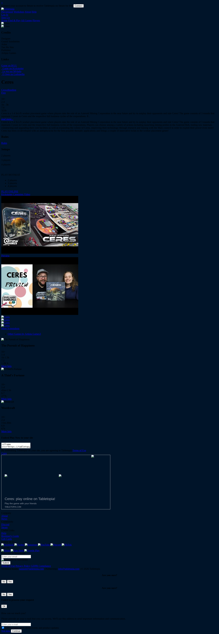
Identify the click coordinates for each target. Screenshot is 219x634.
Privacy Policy (23, 566)
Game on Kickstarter (13, 68)
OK (4, 606)
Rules (4, 143)
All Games (26, 20)
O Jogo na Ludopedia (13, 74)
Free (3, 92)
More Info (6, 366)
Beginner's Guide (10, 536)
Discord (5, 524)
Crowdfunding (8, 90)
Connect (78, 6)
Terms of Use (79, 450)
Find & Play (14, 20)
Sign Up (5, 17)
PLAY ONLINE (9, 191)
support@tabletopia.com (31, 568)
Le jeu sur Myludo (11, 71)
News (4, 518)
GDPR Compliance (41, 566)
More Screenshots (10, 328)
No (4, 581)
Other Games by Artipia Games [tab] (24, 334)
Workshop (19, 11)
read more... (7, 119)
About (28, 11)
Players (36, 20)
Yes (10, 581)
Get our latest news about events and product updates (32, 627)
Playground (7, 11)
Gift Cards (6, 539)
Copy (4, 453)
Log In (4, 14)
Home (4, 20)
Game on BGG (9, 65)
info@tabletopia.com (68, 568)
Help (34, 11)
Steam (4, 527)
